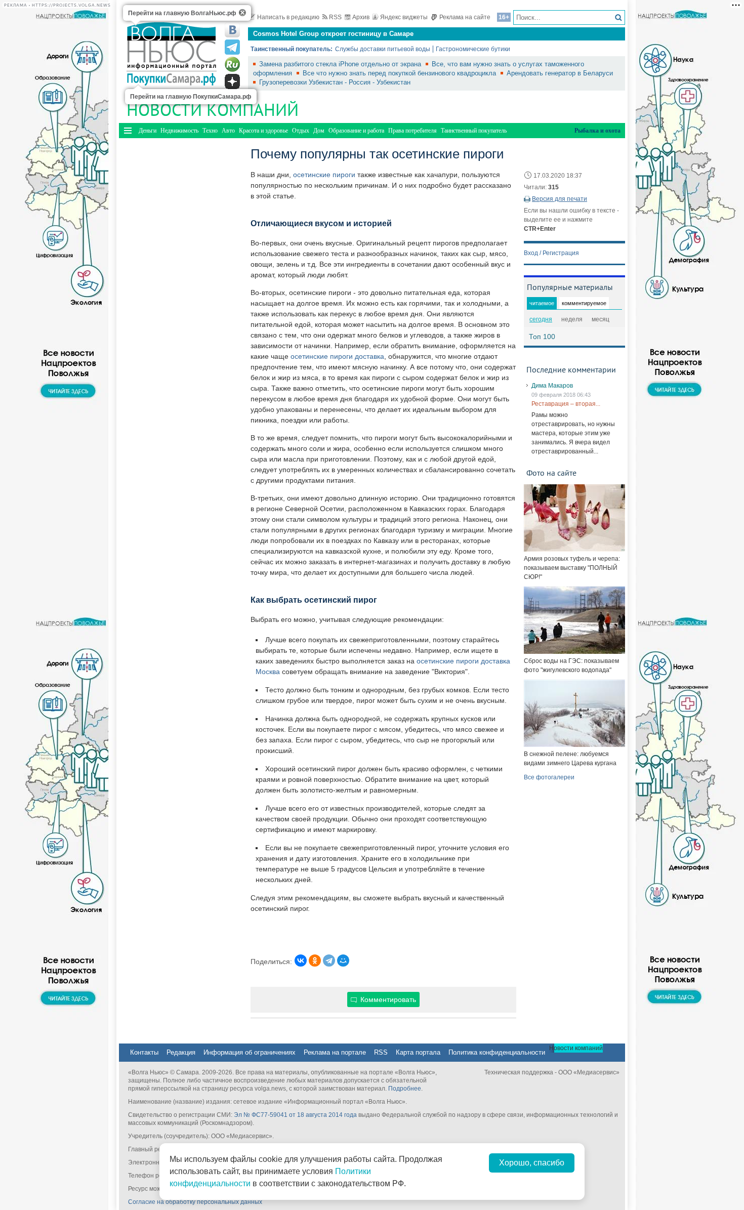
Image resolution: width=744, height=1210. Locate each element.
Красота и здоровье (263, 130)
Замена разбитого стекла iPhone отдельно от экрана (341, 64)
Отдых (300, 130)
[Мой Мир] (343, 960)
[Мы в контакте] (232, 29)
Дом (318, 130)
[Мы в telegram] (232, 47)
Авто (228, 130)
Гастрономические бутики (473, 49)
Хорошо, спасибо (531, 1162)
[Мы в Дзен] (232, 81)
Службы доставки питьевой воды (382, 49)
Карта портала (418, 1052)
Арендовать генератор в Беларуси (560, 73)
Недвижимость (179, 130)
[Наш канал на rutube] (232, 64)
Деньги (147, 130)
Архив (360, 17)
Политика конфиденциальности (496, 1052)
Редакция (181, 1052)
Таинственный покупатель (474, 130)
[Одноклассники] (315, 960)
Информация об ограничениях (249, 1052)
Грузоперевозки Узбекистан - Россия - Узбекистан (334, 82)
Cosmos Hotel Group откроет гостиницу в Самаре (333, 33)
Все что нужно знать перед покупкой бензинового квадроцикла (400, 73)
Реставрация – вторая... (565, 403)
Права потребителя (412, 130)
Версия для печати (559, 198)
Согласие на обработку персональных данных (195, 1201)
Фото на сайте (551, 473)
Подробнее (404, 1088)
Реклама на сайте (464, 17)
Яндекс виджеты (404, 17)
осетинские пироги (324, 175)
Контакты (144, 1052)
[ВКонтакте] (301, 960)
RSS (335, 17)
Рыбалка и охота (597, 130)
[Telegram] (329, 960)
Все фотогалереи (549, 777)
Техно (210, 130)
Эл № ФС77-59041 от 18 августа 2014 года (295, 1114)
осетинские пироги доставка (337, 356)
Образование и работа (356, 130)
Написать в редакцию (288, 17)
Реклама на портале (335, 1052)
